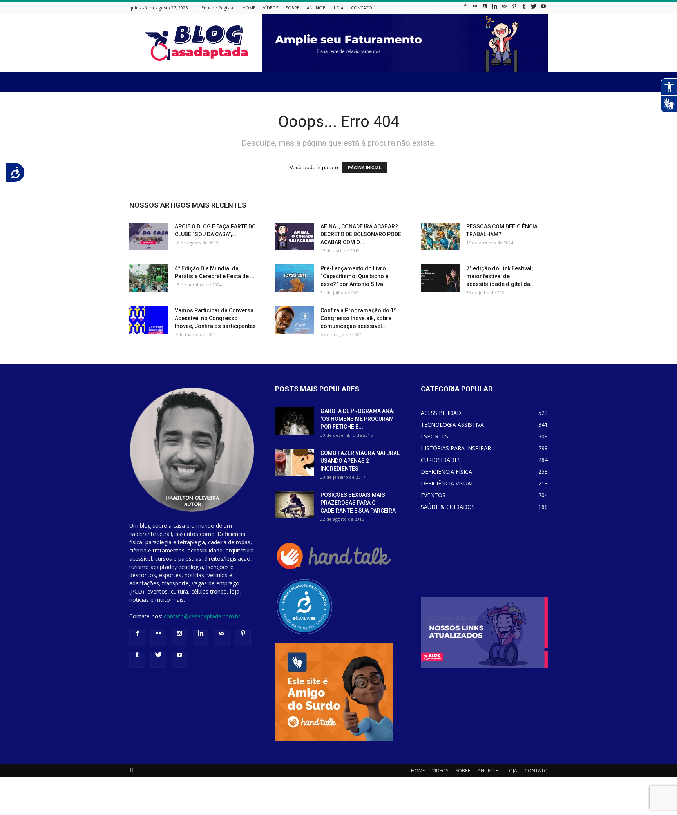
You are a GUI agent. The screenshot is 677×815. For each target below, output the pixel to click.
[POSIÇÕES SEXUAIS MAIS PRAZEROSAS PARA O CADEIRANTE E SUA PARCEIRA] (294, 504)
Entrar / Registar (218, 8)
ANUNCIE (316, 8)
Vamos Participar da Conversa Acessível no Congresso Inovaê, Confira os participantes (215, 318)
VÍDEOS (270, 8)
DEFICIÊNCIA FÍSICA (446, 471)
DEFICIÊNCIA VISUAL (447, 483)
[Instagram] (484, 8)
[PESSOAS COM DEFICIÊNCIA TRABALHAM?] (440, 236)
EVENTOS (433, 495)
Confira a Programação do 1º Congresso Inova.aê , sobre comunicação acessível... (358, 318)
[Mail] (504, 8)
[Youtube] (543, 8)
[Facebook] (465, 8)
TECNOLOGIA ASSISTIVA (452, 424)
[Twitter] (533, 8)
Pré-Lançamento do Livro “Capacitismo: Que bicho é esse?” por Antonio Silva (354, 276)
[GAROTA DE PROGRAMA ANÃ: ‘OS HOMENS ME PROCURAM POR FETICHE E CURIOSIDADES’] (294, 421)
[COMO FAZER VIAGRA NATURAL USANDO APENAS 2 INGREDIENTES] (294, 462)
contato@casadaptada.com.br (202, 616)
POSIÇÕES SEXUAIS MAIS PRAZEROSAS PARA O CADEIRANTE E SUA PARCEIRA (358, 503)
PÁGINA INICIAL (365, 167)
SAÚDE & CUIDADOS (448, 507)
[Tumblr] (524, 8)
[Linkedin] (494, 8)
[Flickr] (475, 8)
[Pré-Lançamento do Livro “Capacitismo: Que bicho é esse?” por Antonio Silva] (294, 278)
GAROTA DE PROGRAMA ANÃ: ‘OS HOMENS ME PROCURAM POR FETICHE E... (357, 419)
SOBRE (292, 8)
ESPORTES (434, 436)
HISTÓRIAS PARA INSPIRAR (456, 448)
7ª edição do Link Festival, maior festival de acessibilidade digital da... (500, 276)
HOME (249, 8)
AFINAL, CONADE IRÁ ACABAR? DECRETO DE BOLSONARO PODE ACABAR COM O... (360, 234)
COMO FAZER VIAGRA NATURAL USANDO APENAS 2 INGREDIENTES (360, 461)
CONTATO (361, 8)
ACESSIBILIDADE (442, 413)
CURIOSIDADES (441, 460)
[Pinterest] (514, 8)
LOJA (339, 8)
